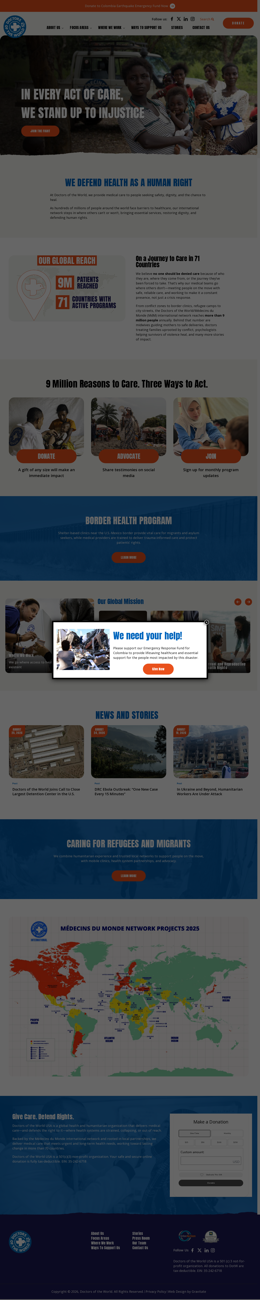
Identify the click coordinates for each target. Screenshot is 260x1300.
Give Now (158, 669)
